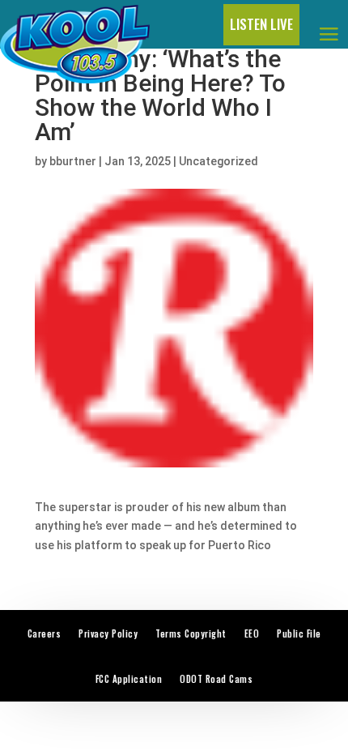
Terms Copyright (191, 633)
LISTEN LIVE (261, 24)
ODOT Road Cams (216, 678)
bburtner (72, 161)
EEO (252, 633)
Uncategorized (218, 161)
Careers (45, 633)
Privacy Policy (108, 633)
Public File (299, 633)
